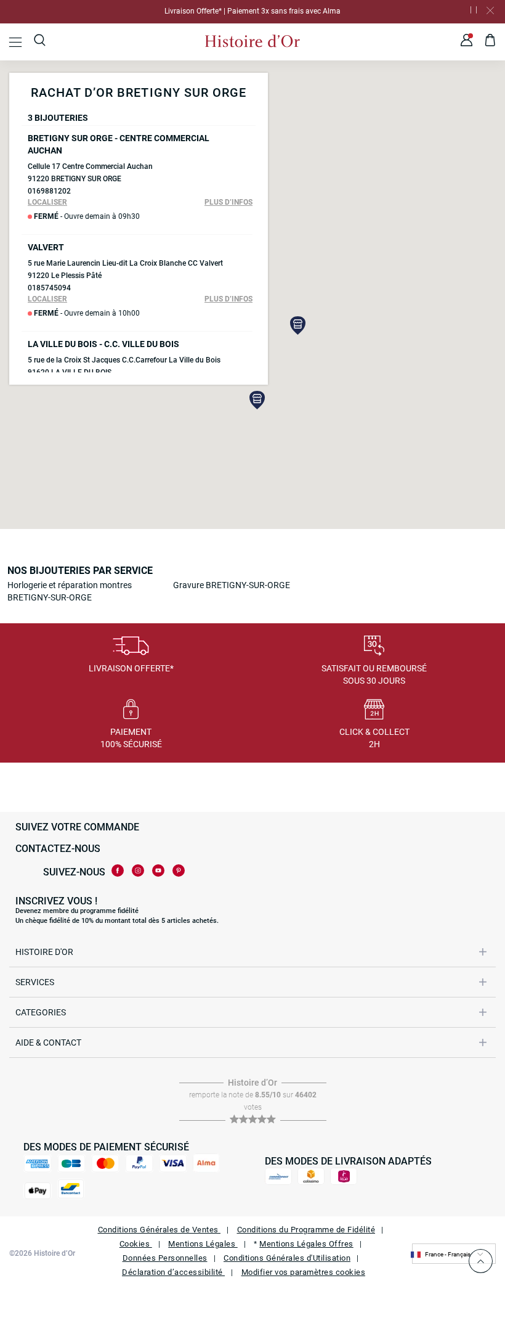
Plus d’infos (228, 202)
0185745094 (49, 288)
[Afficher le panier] (490, 41)
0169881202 (49, 191)
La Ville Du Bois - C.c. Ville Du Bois (103, 344)
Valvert (46, 247)
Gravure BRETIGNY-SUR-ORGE (231, 585)
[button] (257, 400)
